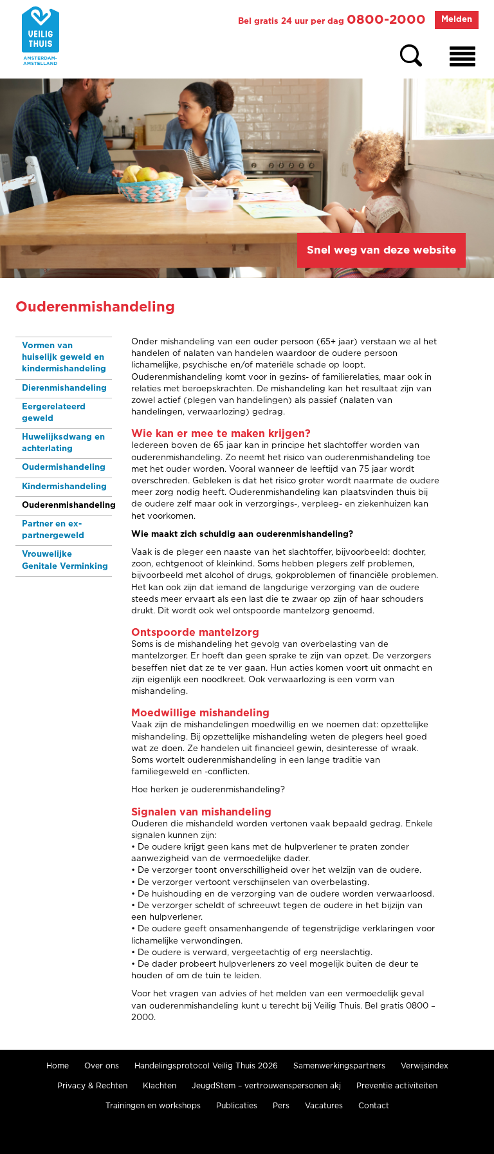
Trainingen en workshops (153, 1106)
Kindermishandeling (64, 487)
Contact (373, 1106)
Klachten (159, 1086)
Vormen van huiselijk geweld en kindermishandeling (64, 357)
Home (57, 1066)
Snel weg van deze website (381, 250)
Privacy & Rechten (92, 1086)
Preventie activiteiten (396, 1086)
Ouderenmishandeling (67, 505)
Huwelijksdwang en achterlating (63, 443)
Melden (456, 19)
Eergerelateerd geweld (54, 413)
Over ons (101, 1066)
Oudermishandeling (63, 467)
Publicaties (236, 1106)
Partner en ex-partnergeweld (53, 530)
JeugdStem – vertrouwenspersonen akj (266, 1086)
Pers (281, 1106)
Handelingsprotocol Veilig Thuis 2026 (206, 1066)
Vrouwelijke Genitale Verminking (65, 560)
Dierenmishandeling (64, 388)
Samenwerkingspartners (339, 1066)
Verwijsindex (424, 1066)
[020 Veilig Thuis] (40, 35)
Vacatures (324, 1106)
